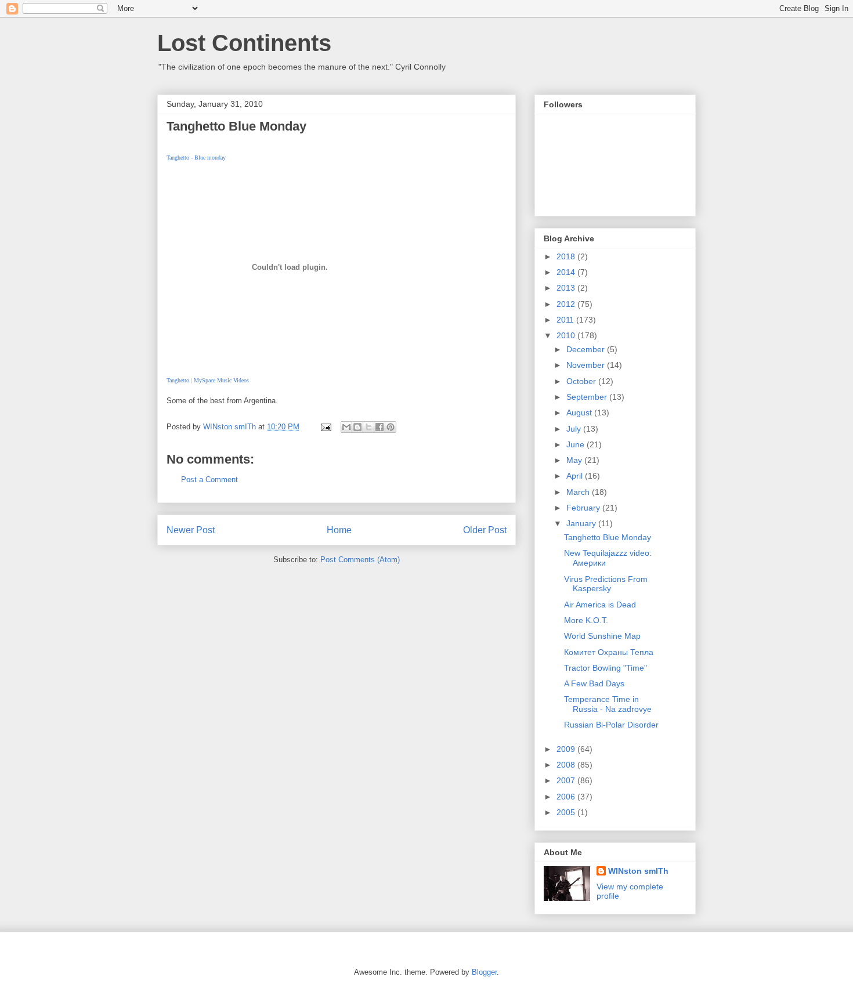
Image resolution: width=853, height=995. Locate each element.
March (579, 492)
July (574, 428)
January (582, 523)
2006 (566, 796)
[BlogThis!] (357, 427)
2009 (566, 749)
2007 (566, 780)
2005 (566, 812)
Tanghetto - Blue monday (196, 157)
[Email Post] (325, 426)
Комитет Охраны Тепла (608, 652)
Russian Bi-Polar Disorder (611, 724)
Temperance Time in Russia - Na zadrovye (608, 704)
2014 (566, 272)
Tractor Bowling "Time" (605, 667)
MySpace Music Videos (221, 380)
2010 (566, 335)
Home (339, 530)
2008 (566, 764)
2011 (566, 319)
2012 (566, 304)
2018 (566, 256)
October (582, 381)
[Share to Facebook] (379, 427)
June (576, 444)
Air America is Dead (600, 604)
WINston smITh (638, 870)
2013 (566, 287)
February (584, 507)
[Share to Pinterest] (390, 427)
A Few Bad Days (594, 683)
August (580, 412)
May (575, 460)
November (586, 365)
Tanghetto (178, 380)
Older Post (485, 530)
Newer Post (191, 530)
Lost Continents (244, 43)
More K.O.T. (586, 620)
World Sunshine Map (602, 636)
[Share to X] (368, 427)
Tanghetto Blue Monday (607, 537)
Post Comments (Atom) (360, 559)
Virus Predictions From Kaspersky (606, 584)
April (575, 475)
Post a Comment (209, 479)
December (586, 349)
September (587, 396)
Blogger (484, 972)
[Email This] (346, 427)
